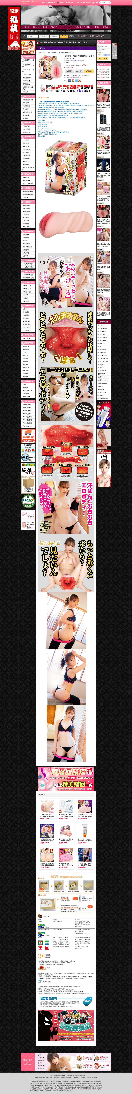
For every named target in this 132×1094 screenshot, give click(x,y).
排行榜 (44, 27)
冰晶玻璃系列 (26, 327)
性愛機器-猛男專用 (27, 191)
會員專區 (41, 1068)
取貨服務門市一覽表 (65, 946)
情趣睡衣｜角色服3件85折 (28, 88)
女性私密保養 (26, 321)
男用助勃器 (25, 164)
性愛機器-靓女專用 (27, 194)
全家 (54, 937)
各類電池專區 (26, 338)
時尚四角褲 (25, 393)
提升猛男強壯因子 (27, 183)
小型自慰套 (25, 143)
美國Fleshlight (101, 377)
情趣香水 (25, 309)
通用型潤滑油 (26, 205)
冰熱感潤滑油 (26, 208)
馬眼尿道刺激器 (27, 247)
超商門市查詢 (78, 948)
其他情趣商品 (26, 330)
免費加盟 (70, 2)
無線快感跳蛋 (26, 129)
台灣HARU (100, 395)
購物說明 (61, 2)
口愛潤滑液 (25, 214)
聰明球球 (25, 118)
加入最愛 (88, 2)
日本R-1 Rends (101, 349)
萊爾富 (54, 941)
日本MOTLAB (101, 371)
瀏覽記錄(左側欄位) (114, 56)
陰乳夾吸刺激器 (27, 112)
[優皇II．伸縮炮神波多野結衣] (104, 415)
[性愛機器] (104, 441)
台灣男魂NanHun (102, 398)
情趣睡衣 (25, 361)
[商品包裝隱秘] (28, 484)
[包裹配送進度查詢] (28, 436)
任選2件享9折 (26, 81)
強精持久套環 (26, 177)
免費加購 (26, 27)
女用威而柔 (25, 115)
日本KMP (100, 364)
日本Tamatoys (101, 340)
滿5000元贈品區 (27, 420)
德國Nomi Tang (102, 383)
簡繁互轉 (79, 2)
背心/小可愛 (26, 346)
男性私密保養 (26, 324)
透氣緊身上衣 (26, 397)
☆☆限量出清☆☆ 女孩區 (28, 66)
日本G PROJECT (102, 328)
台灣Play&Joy (101, 392)
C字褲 (24, 352)
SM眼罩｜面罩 (26, 286)
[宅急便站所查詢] (28, 465)
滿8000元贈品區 (27, 426)
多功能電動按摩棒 (27, 100)
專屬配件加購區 (27, 78)
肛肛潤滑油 (25, 237)
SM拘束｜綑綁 (26, 289)
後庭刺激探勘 (26, 315)
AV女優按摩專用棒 (27, 264)
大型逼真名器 (26, 149)
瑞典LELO (100, 389)
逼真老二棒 (25, 103)
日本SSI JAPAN (102, 355)
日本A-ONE (101, 343)
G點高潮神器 (26, 106)
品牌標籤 (54, 27)
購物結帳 (52, 2)
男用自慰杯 (25, 140)
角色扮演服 (25, 370)
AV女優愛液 (26, 217)
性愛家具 (25, 197)
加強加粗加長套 (27, 180)
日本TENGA (101, 334)
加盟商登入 (41, 1066)
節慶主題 (25, 355)
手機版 (96, 2)
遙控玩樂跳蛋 (26, 132)
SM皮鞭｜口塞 (26, 292)
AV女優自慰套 (26, 152)
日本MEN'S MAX (102, 361)
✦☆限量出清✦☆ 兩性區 (28, 70)
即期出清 (25, 92)
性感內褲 (25, 376)
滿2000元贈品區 (27, 411)
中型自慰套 (25, 146)
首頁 (45, 2)
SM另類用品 (26, 301)
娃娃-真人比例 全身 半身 (28, 168)
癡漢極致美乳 (26, 158)
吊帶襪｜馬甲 (26, 367)
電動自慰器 (25, 161)
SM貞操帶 (25, 295)
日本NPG (100, 325)
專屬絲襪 (25, 387)
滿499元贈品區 (26, 407)
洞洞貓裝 (25, 358)
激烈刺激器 (25, 234)
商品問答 (69, 71)
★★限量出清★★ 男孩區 (28, 61)
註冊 (105, 58)
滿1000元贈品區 (27, 404)
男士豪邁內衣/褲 (27, 390)
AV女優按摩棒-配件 (28, 267)
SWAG (41, 1089)
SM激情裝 (25, 298)
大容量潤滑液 (26, 226)
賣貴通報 (81, 978)
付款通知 (87, 27)
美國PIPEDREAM (102, 380)
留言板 (105, 27)
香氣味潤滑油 (26, 211)
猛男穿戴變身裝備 (27, 275)
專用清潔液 (25, 318)
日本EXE (100, 346)
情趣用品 (87, 1081)
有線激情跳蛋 (26, 126)
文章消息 (96, 27)
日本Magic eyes (101, 337)
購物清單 (114, 44)
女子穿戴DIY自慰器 (28, 278)
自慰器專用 (25, 220)
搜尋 (65, 36)
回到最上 (114, 50)
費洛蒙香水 (25, 312)
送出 (100, 58)
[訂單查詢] (28, 458)
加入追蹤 (79, 71)
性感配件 (25, 373)
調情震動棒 (25, 109)
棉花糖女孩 (25, 349)
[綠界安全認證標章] (28, 501)
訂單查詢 (78, 27)
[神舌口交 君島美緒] (104, 471)
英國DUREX (101, 374)
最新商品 (35, 27)
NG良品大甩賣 (26, 75)
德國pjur (100, 386)
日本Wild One (101, 352)
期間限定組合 (26, 84)
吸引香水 (25, 240)
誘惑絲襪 (25, 364)
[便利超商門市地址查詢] (28, 448)
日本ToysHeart (101, 331)
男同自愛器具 (26, 244)
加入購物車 (89, 71)
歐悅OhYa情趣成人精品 (27, 2)
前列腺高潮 (25, 253)
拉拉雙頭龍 (25, 250)
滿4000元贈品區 (27, 417)
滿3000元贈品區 (27, 414)
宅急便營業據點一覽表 (81, 933)
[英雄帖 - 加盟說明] (28, 471)
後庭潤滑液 (25, 223)
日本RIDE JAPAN (102, 358)
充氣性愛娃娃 (26, 155)
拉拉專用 (25, 256)
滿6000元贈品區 (27, 423)
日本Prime (100, 368)
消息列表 (41, 1060)
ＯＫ (54, 939)
